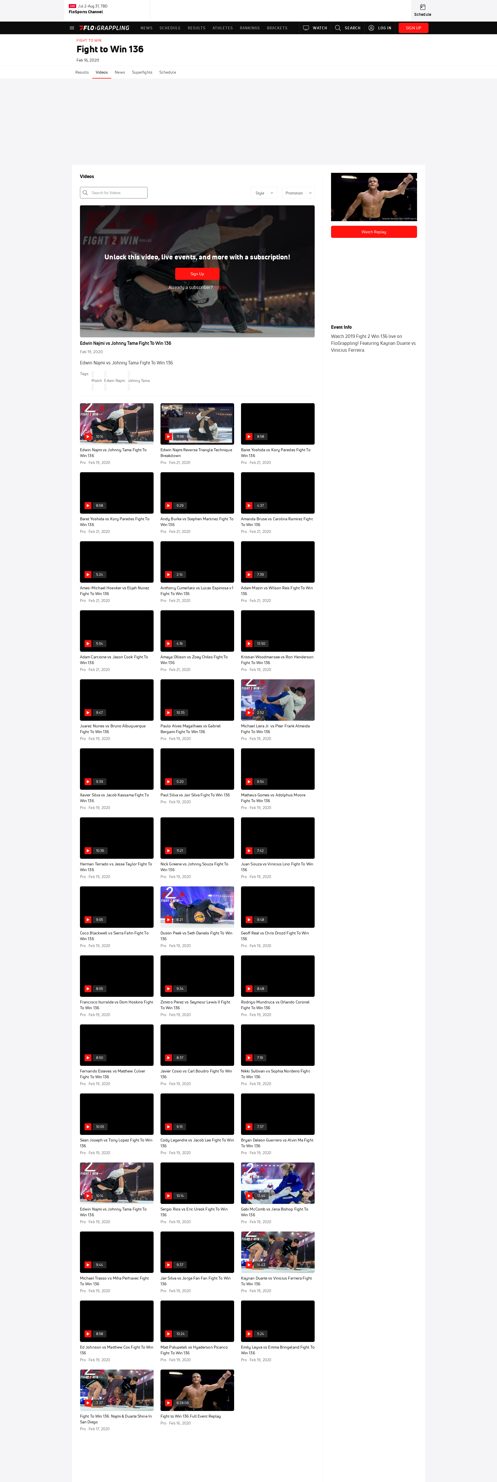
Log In (219, 287)
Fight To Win (89, 40)
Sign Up (197, 273)
